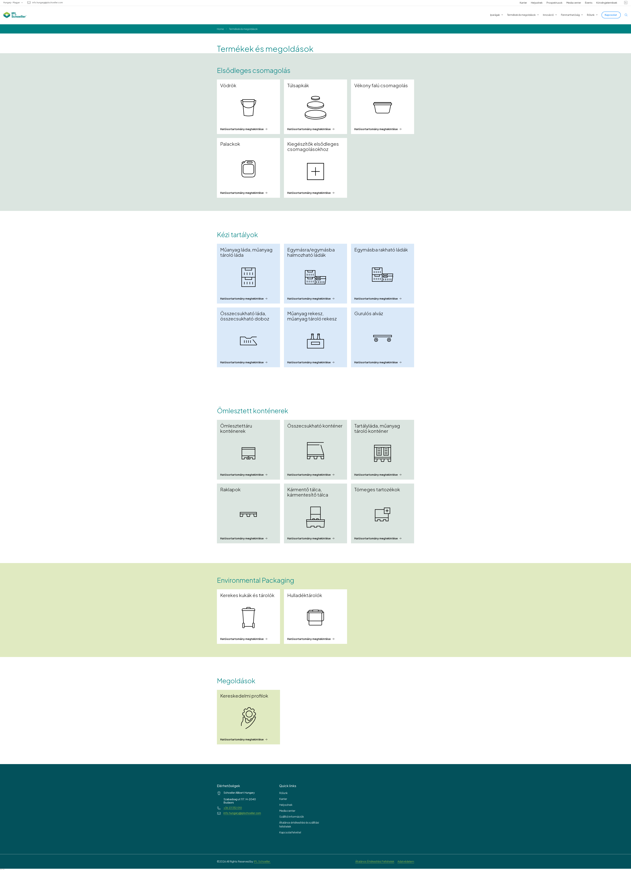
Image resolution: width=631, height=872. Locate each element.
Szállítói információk (291, 816)
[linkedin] (626, 3)
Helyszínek (537, 2)
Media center (573, 2)
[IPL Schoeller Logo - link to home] (15, 15)
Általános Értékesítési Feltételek (374, 861)
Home (220, 28)
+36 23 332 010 (232, 807)
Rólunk (283, 793)
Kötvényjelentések (606, 2)
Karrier (523, 2)
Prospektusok (554, 2)
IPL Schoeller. (262, 861)
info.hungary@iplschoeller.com (47, 2)
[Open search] (626, 15)
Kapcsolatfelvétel (290, 832)
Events (588, 2)
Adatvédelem (405, 861)
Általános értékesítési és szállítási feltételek (299, 824)
